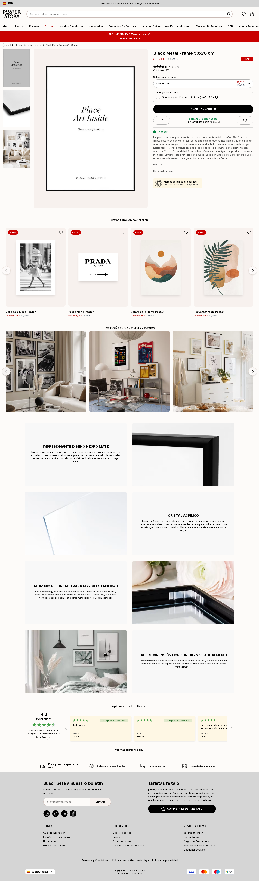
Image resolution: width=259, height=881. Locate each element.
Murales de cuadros (54, 845)
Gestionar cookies (194, 849)
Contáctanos (191, 837)
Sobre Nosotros (122, 832)
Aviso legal (143, 860)
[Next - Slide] (252, 270)
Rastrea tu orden (193, 832)
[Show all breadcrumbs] (7, 45)
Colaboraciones (122, 841)
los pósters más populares (58, 837)
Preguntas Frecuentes (196, 841)
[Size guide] (161, 120)
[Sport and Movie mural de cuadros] (129, 371)
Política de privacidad (165, 860)
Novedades (49, 841)
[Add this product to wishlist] (245, 120)
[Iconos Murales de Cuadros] (46, 371)
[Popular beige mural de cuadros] (213, 371)
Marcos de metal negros (28, 45)
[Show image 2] (16, 108)
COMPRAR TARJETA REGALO (184, 808)
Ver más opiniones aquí (129, 749)
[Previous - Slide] (6, 270)
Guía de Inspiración (54, 832)
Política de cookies (123, 860)
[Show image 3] (16, 149)
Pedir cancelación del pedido (200, 845)
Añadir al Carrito (203, 109)
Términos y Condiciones (96, 860)
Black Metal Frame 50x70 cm (62, 45)
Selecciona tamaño (164, 77)
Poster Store (137, 870)
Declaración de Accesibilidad (129, 845)
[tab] (243, 14)
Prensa (117, 837)
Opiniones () (161, 70)
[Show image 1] (16, 68)
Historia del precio (163, 171)
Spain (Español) (40, 871)
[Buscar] (229, 14)
